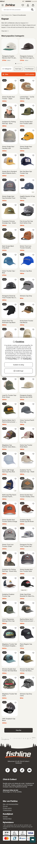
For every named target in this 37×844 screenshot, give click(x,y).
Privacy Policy (12, 359)
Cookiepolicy (27, 359)
